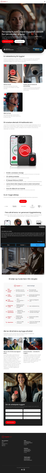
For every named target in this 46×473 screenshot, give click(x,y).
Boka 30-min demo (10, 422)
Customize (22, 244)
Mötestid (8, 414)
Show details (40, 241)
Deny (8, 244)
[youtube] (22, 469)
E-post (7, 417)
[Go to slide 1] (7, 273)
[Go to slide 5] (39, 273)
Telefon (25, 417)
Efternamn (26, 410)
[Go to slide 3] (23, 273)
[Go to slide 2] (15, 273)
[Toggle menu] (44, 1)
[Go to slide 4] (31, 273)
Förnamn (8, 410)
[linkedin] (24, 469)
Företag (25, 414)
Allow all (37, 244)
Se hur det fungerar (19, 41)
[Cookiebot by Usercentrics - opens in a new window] (40, 227)
